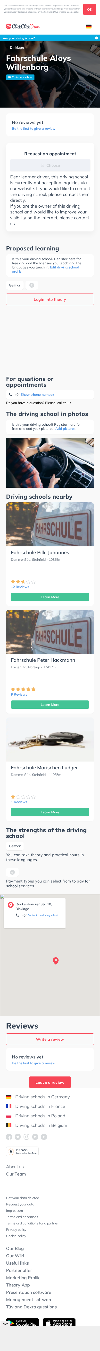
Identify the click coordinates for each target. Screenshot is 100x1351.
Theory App (18, 1285)
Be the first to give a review (33, 129)
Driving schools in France (40, 1106)
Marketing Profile (23, 1277)
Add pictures (65, 428)
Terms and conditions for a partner (32, 1223)
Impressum (14, 1210)
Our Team (16, 1174)
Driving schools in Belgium (41, 1125)
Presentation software (28, 1292)
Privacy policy (16, 1229)
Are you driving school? (19, 38)
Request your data (20, 1204)
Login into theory (50, 299)
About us (15, 1166)
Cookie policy (73, 11)
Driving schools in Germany (42, 1097)
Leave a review (49, 1082)
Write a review (50, 1039)
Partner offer (19, 1270)
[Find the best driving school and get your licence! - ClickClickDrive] (23, 26)
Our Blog (15, 1248)
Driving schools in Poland (40, 1116)
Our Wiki (15, 1256)
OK (89, 9)
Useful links (17, 1263)
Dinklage (17, 47)
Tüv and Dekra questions (31, 1307)
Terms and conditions (22, 1217)
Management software (29, 1299)
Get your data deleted (22, 1198)
